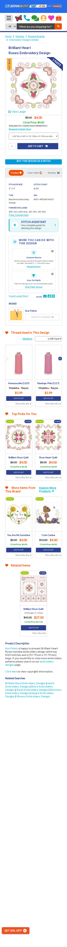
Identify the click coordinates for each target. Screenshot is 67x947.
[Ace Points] (16, 314)
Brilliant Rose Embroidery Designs (25, 683)
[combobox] (36, 26)
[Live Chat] (35, 18)
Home (8, 36)
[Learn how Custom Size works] (52, 251)
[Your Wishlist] (51, 18)
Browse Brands (36, 36)
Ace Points (11, 648)
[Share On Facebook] (49, 296)
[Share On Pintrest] (53, 296)
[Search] (58, 26)
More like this (23, 403)
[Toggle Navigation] (8, 18)
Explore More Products (47, 489)
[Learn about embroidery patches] (52, 274)
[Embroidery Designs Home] (18, 18)
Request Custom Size (20, 129)
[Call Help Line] (27, 18)
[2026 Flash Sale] (33, 6)
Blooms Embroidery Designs (33, 696)
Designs (20, 36)
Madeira (27, 338)
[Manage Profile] (44, 18)
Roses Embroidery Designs (32, 689)
